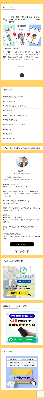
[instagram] (23, 251)
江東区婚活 (10, 101)
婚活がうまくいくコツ (15, 125)
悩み (8, 129)
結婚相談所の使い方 (14, 97)
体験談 (9, 134)
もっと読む (22, 244)
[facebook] (16, 251)
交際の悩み (11, 120)
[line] (27, 251)
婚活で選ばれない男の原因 (16, 115)
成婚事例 (9, 111)
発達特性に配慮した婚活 (15, 106)
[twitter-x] (20, 251)
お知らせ (9, 138)
